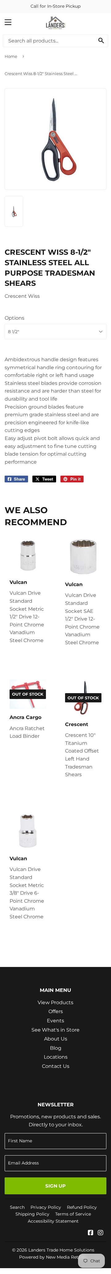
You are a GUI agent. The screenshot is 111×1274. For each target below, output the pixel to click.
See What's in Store (55, 1030)
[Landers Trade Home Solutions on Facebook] (90, 1233)
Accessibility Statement (53, 1221)
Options (14, 318)
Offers (55, 1011)
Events (55, 1021)
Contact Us (55, 1066)
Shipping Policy (32, 1214)
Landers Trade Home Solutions (61, 1250)
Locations (56, 1057)
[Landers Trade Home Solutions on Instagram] (100, 1233)
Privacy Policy (46, 1207)
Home (11, 56)
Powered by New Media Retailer (53, 1257)
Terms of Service (73, 1214)
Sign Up (55, 1186)
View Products (55, 1002)
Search (17, 1207)
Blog (55, 1048)
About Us (55, 1039)
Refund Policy (82, 1207)
